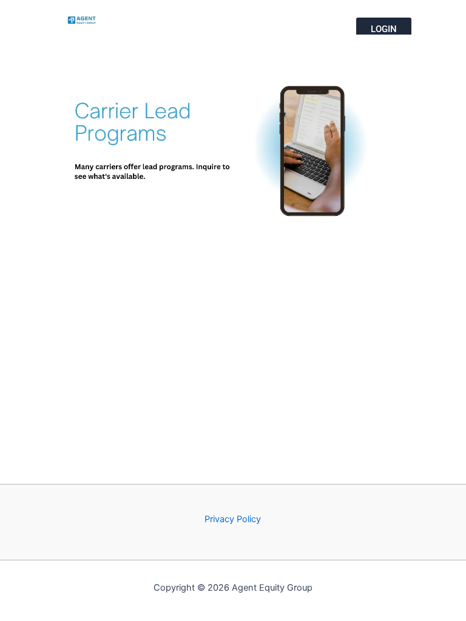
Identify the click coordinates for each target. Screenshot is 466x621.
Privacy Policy (232, 519)
